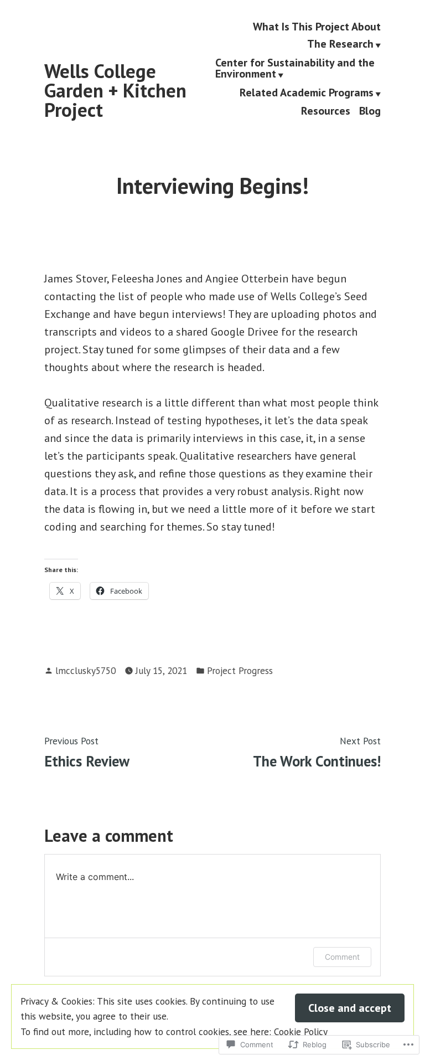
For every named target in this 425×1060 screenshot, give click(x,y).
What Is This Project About (317, 26)
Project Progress (240, 670)
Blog (370, 111)
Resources (325, 111)
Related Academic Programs (307, 93)
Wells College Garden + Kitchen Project (115, 90)
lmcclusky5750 (85, 670)
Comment (342, 956)
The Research (340, 45)
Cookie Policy (301, 1031)
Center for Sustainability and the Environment (295, 68)
